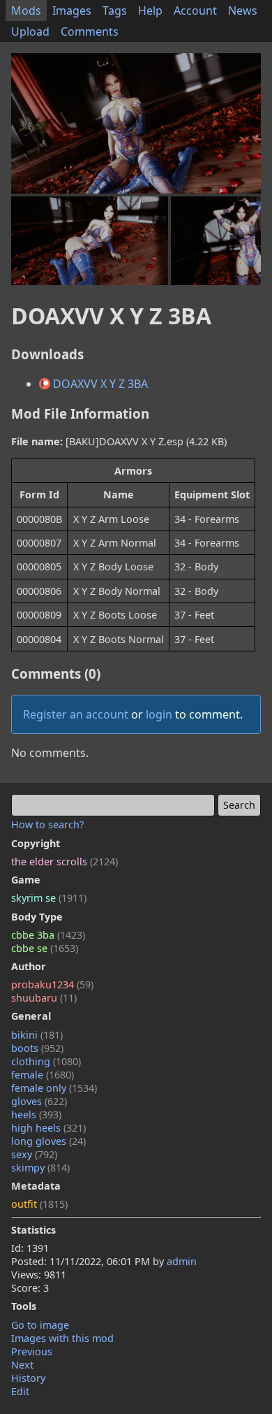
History (28, 1378)
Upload (30, 31)
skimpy (40, 1167)
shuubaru (44, 997)
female (42, 1074)
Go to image (40, 1325)
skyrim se (48, 897)
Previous (31, 1351)
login (159, 714)
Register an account (75, 714)
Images (71, 10)
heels (36, 1114)
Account (195, 10)
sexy (34, 1154)
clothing (46, 1061)
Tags (115, 10)
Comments (90, 31)
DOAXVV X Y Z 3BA (99, 383)
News (242, 10)
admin (182, 1261)
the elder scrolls (64, 861)
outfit (39, 1204)
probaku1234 (52, 984)
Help (150, 10)
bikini (37, 1034)
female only (54, 1088)
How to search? (47, 824)
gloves (39, 1101)
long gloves (48, 1141)
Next (22, 1364)
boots (37, 1048)
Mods (26, 10)
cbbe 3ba (48, 935)
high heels (48, 1127)
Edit (20, 1391)
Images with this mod (62, 1338)
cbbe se (44, 948)
